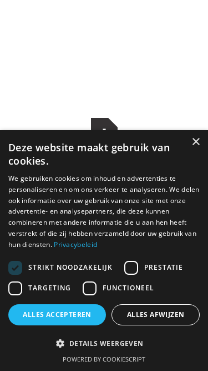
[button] (104, 343)
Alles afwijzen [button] (156, 314)
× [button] (195, 142)
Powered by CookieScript (104, 359)
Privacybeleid (75, 244)
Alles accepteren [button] (57, 314)
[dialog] (104, 250)
